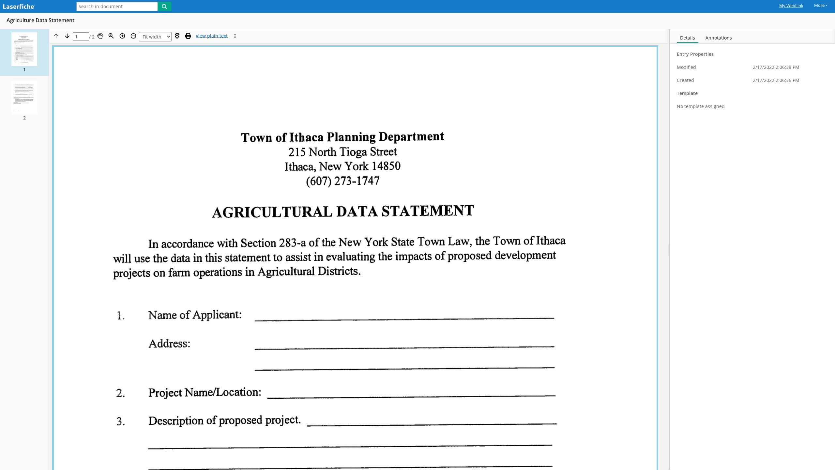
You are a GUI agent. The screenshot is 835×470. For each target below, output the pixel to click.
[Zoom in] (122, 35)
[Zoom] (111, 35)
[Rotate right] (177, 35)
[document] (752, 249)
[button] (24, 52)
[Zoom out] (133, 35)
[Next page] (67, 35)
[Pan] (100, 35)
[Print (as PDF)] (188, 35)
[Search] (164, 6)
